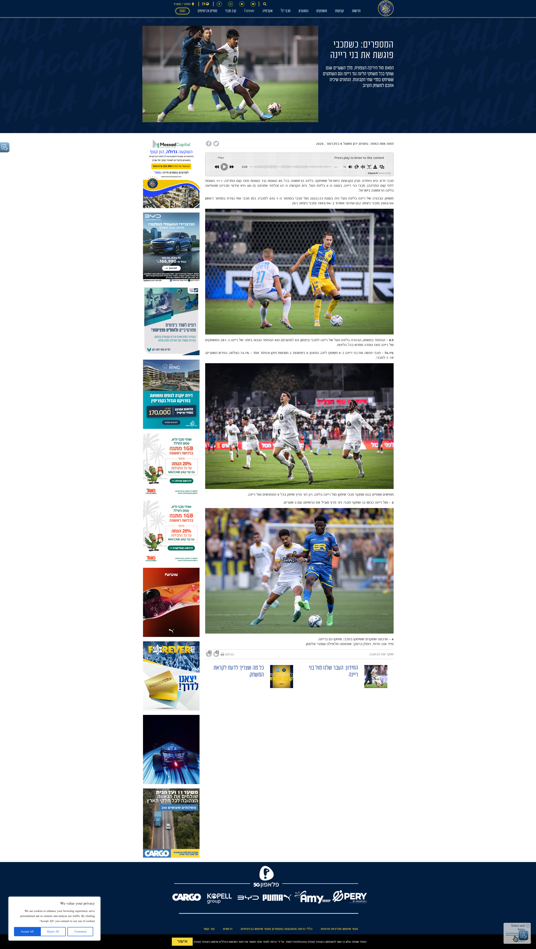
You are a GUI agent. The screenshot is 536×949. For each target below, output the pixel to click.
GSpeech (372, 173)
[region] (54, 919)
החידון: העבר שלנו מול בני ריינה (333, 672)
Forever (249, 11)
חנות (182, 11)
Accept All (27, 931)
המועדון (303, 11)
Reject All (53, 931)
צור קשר (209, 929)
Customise (80, 931)
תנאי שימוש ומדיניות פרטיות (339, 929)
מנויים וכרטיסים (207, 11)
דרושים (227, 929)
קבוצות (339, 11)
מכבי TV (285, 11)
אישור (182, 941)
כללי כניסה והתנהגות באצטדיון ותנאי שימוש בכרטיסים (276, 929)
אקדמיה (268, 11)
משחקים (321, 11)
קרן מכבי (230, 11)
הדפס (229, 654)
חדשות (356, 11)
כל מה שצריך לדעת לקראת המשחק (239, 672)
